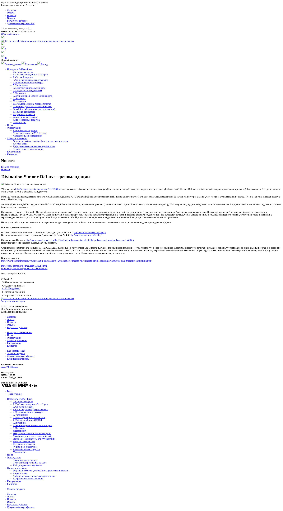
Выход (44, 64)
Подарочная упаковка (24, 114)
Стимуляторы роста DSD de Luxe (29, 133)
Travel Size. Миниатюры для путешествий (34, 109)
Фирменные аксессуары (25, 117)
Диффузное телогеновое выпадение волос (34, 146)
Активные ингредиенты (25, 130)
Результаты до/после (17, 20)
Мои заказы (31, 64)
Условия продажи (16, 353)
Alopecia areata (20, 143)
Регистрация (15, 394)
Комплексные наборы (24, 112)
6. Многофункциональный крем (29, 88)
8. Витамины (19, 93)
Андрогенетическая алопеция (28, 149)
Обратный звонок (10, 34)
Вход (9, 391)
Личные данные (13, 64)
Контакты (12, 154)
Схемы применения (17, 340)
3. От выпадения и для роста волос (30, 80)
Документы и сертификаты (20, 23)
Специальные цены (23, 72)
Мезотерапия (19, 101)
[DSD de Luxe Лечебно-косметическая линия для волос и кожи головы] (37, 41)
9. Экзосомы (19, 98)
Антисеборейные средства (26, 120)
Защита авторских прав (13, 301)
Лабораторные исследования (27, 135)
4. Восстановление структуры (28, 82)
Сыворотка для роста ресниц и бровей (32, 106)
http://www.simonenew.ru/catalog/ (90, 232)
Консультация (14, 151)
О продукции (14, 338)
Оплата (10, 13)
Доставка (11, 10)
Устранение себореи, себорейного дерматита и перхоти (41, 141)
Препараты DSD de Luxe (19, 332)
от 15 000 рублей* (11, 288)
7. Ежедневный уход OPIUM (27, 90)
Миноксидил (19, 122)
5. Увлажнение (20, 85)
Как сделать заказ (16, 351)
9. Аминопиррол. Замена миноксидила (32, 96)
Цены (10, 125)
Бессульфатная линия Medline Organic (32, 104)
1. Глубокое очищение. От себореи (30, 74)
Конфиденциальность (18, 358)
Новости (11, 15)
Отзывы (11, 18)
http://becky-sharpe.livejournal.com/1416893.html (24, 268)
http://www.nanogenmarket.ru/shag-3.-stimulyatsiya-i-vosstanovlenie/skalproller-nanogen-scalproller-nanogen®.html (80, 240)
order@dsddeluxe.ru (9, 367)
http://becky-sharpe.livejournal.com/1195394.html (38, 189)
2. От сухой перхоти (23, 77)
